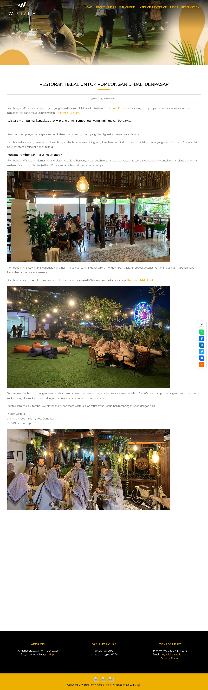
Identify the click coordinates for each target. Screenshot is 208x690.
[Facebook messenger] (201, 358)
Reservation (190, 7)
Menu (112, 7)
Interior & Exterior (153, 7)
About (100, 7)
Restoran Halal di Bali (140, 280)
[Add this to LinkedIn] (201, 345)
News (174, 7)
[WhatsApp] (201, 332)
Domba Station (170, 658)
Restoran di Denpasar (117, 108)
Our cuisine (127, 7)
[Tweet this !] (201, 351)
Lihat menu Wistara (67, 112)
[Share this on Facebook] (201, 338)
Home (88, 7)
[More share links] (201, 364)
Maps (51, 654)
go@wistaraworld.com (174, 654)
